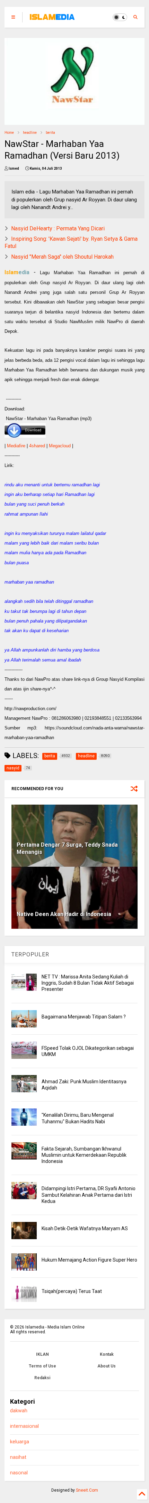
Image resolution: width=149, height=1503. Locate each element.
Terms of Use (42, 1366)
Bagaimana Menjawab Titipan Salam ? (84, 1016)
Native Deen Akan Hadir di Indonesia (64, 914)
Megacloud (60, 445)
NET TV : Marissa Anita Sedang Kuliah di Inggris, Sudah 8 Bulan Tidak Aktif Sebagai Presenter (88, 983)
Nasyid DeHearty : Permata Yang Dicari (58, 228)
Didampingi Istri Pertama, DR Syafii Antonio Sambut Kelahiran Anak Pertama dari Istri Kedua (88, 1195)
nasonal (19, 1473)
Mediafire (16, 445)
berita (50, 133)
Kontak (107, 1354)
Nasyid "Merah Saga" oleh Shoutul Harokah (62, 256)
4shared (37, 445)
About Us (106, 1366)
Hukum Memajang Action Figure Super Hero (89, 1260)
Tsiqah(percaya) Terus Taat (72, 1291)
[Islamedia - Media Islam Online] (52, 19)
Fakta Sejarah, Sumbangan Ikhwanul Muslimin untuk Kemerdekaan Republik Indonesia (84, 1155)
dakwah (18, 1411)
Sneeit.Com (87, 1490)
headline (30, 133)
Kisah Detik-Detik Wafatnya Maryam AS (85, 1228)
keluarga (19, 1442)
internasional (24, 1426)
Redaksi (42, 1377)
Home (9, 133)
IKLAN (42, 1354)
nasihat (18, 1457)
